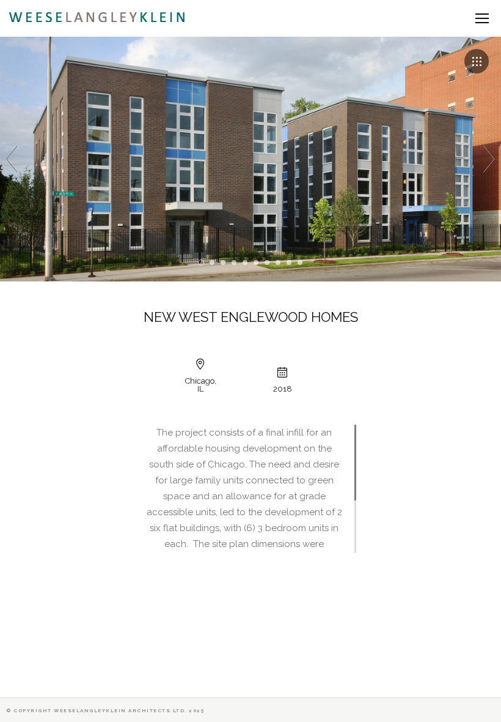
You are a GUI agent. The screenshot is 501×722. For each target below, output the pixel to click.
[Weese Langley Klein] (99, 17)
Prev (12, 159)
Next (489, 159)
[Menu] (482, 18)
